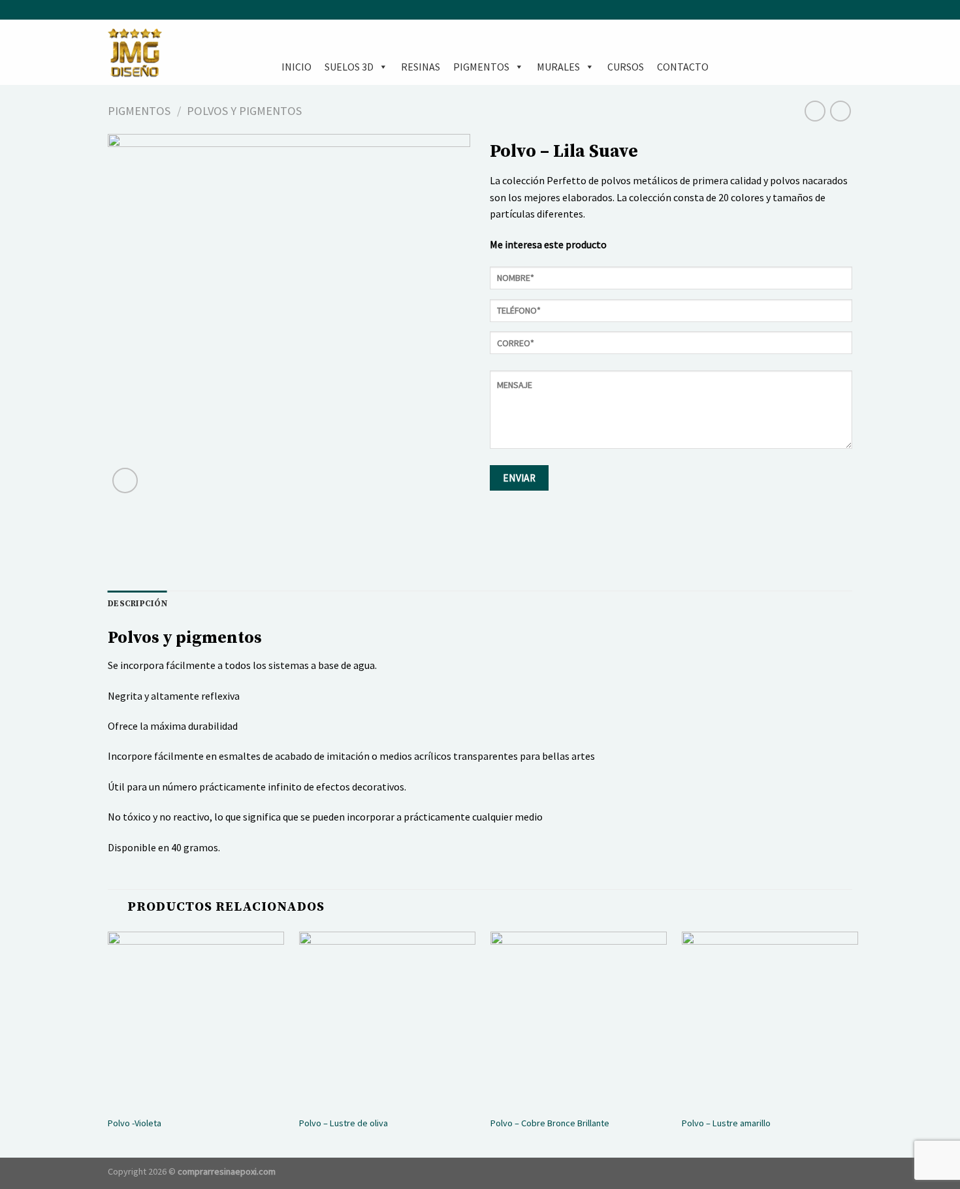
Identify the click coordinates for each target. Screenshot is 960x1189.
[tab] (137, 604)
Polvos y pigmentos (244, 110)
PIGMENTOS (481, 66)
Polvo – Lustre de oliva (343, 1123)
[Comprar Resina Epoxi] (173, 52)
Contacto (683, 66)
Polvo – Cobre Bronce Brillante (549, 1123)
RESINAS (420, 66)
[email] (671, 347)
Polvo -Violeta (134, 1123)
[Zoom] (125, 480)
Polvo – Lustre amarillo (726, 1123)
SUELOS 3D (349, 66)
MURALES (558, 66)
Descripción (137, 603)
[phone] (671, 315)
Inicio (296, 66)
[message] (671, 414)
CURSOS (625, 66)
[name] (671, 283)
